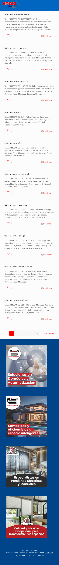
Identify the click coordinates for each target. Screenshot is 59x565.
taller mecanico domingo (16, 205)
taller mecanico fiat (13, 143)
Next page (48, 333)
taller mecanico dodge (15, 236)
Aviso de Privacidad (29, 550)
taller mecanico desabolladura (18, 267)
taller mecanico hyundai (15, 48)
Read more (47, 36)
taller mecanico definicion (16, 300)
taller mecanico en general (17, 174)
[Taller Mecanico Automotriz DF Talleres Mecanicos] (11, 7)
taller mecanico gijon (14, 112)
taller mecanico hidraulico (16, 81)
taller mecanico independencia (19, 14)
